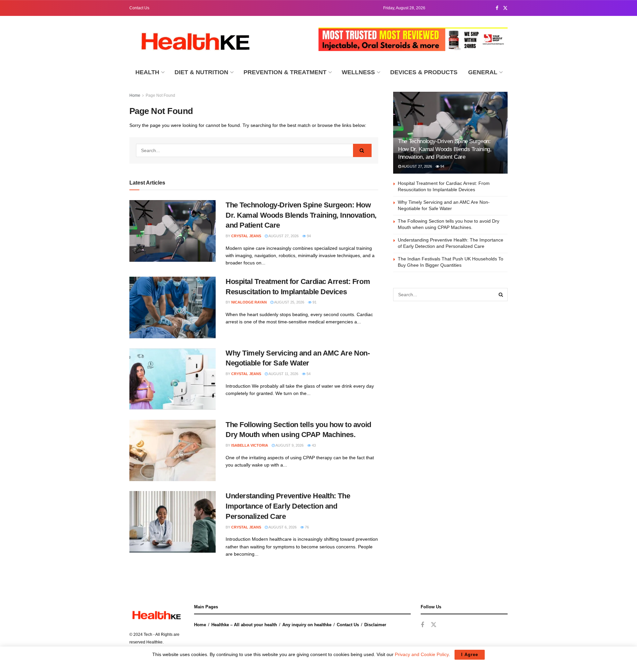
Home (134, 95)
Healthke (154, 642)
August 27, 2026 (283, 236)
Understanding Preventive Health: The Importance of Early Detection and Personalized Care (288, 506)
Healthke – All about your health (244, 624)
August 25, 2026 (288, 302)
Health (147, 72)
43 (313, 445)
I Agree (469, 654)
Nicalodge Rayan (249, 302)
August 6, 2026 (282, 527)
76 (306, 527)
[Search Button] (362, 150)
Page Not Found (160, 95)
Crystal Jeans (246, 236)
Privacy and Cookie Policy (422, 654)
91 (314, 302)
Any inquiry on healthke (306, 624)
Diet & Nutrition (201, 72)
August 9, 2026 (289, 445)
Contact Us (139, 8)
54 (308, 374)
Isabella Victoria (249, 445)
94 (308, 236)
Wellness (358, 72)
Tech (148, 634)
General (482, 72)
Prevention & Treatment (285, 72)
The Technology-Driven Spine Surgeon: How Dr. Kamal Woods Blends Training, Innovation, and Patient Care (301, 215)
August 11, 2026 (283, 374)
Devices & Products (424, 72)
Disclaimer (375, 624)
